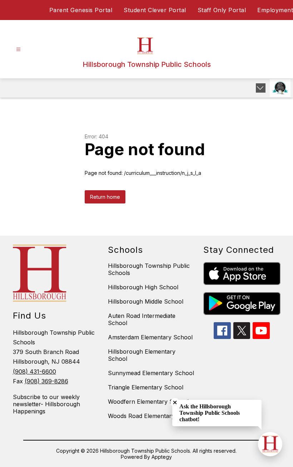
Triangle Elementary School (145, 387)
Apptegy (162, 457)
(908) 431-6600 (34, 371)
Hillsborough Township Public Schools (149, 269)
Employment (275, 10)
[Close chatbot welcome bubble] (174, 402)
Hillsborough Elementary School (141, 355)
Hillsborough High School (143, 287)
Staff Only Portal (222, 10)
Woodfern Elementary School (148, 401)
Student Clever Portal (155, 10)
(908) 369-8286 (46, 381)
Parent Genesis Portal (81, 10)
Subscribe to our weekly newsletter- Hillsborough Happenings (46, 404)
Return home (105, 197)
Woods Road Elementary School (152, 415)
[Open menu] (18, 49)
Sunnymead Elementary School (151, 373)
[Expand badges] (260, 88)
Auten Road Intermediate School (141, 319)
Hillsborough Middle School (145, 301)
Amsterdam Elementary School (150, 337)
